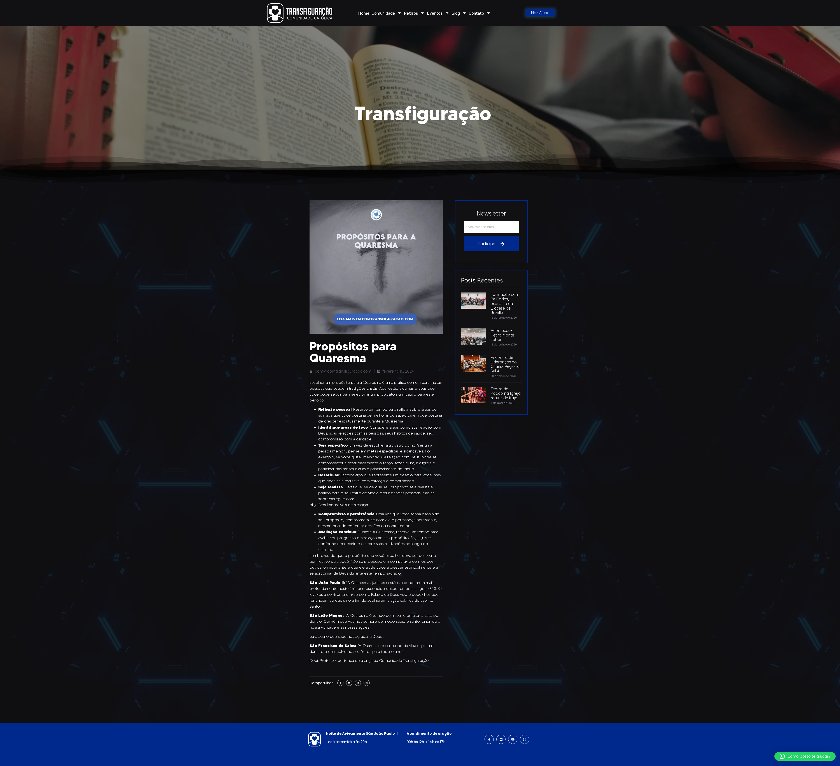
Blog (456, 13)
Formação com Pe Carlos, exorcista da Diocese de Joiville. (505, 303)
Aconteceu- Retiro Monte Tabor (502, 335)
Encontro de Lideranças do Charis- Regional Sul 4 (505, 364)
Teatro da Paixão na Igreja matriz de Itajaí (506, 393)
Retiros (411, 13)
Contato (476, 13)
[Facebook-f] (489, 739)
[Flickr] (501, 739)
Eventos (435, 13)
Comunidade (383, 13)
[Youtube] (512, 739)
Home (363, 13)
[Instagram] (524, 739)
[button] (805, 756)
